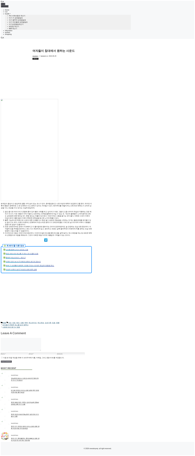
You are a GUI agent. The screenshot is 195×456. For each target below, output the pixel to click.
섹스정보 (40, 323)
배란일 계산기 (14, 26)
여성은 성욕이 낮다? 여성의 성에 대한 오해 (21, 269)
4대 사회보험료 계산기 (17, 16)
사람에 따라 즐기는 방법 (11, 327)
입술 (53, 323)
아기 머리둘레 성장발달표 (18, 22)
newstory (35, 56)
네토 (14, 323)
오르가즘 (48, 323)
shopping (8, 34)
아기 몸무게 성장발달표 (17, 20)
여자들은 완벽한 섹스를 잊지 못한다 (15, 325)
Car (6, 12)
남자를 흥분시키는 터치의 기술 (17, 250)
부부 (26, 323)
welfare (7, 32)
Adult (35, 58)
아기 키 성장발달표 (16, 18)
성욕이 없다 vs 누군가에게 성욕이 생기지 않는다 (23, 261)
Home (7, 10)
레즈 (18, 323)
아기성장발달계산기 (16, 24)
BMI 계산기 (13, 28)
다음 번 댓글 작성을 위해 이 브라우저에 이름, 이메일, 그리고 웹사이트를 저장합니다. (33, 358)
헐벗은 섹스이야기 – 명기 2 (15, 257)
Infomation (8, 30)
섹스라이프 (33, 323)
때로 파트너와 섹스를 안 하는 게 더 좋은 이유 (22, 253)
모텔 (22, 323)
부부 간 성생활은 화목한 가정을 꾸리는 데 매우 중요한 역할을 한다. (30, 265)
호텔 (57, 323)
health (7, 14)
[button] (2, 2)
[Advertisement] (46, 84)
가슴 (9, 323)
